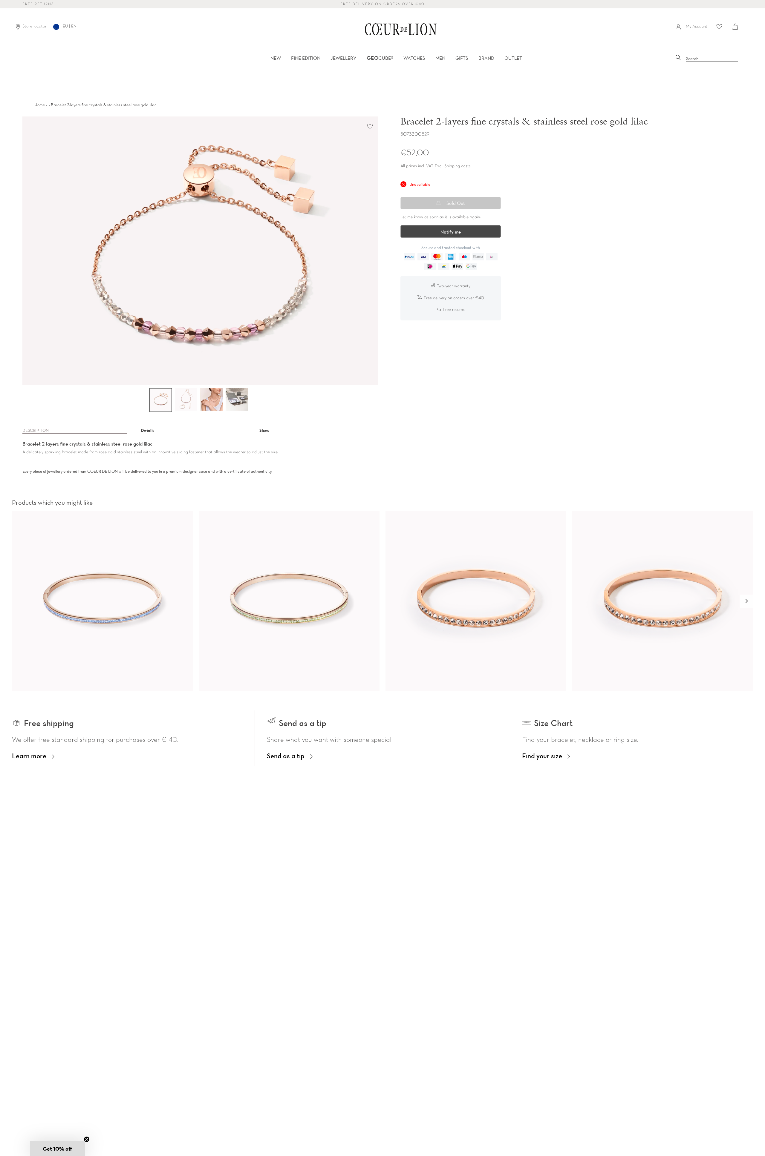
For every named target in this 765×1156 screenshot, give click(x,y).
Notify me (450, 232)
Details (147, 430)
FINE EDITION (305, 58)
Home (39, 105)
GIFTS (461, 58)
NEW (275, 58)
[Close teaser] (87, 1139)
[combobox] (712, 59)
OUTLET (513, 58)
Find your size (542, 756)
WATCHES (414, 58)
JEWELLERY (344, 58)
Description (35, 430)
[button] (746, 601)
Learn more (29, 756)
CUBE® (380, 58)
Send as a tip (286, 756)
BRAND (486, 58)
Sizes (264, 430)
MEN (440, 58)
